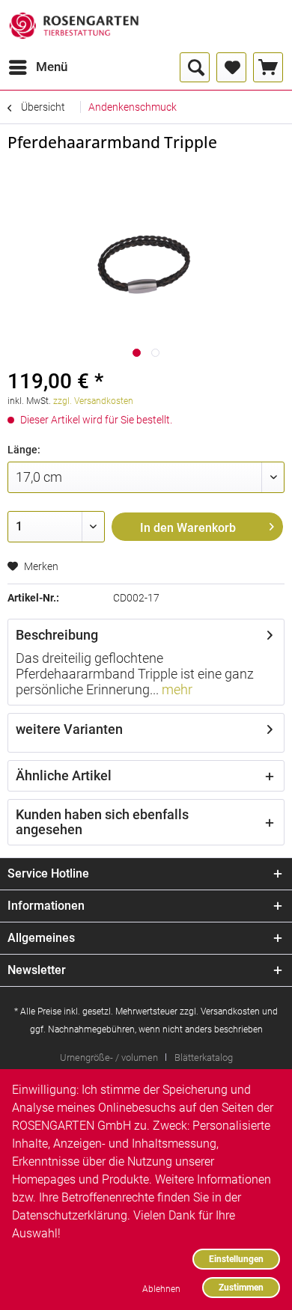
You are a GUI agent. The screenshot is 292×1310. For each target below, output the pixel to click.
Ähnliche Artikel (64, 775)
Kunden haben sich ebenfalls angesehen (102, 821)
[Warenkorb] (268, 67)
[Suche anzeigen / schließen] (195, 67)
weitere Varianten (69, 729)
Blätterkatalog (203, 1057)
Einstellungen (236, 1258)
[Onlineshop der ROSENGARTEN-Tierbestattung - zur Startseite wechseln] (73, 26)
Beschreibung (57, 635)
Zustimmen (241, 1287)
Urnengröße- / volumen (109, 1057)
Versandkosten (230, 1011)
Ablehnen (161, 1288)
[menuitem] (37, 67)
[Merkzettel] (231, 67)
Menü (51, 66)
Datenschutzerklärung (69, 1215)
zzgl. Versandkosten (93, 401)
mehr (175, 689)
